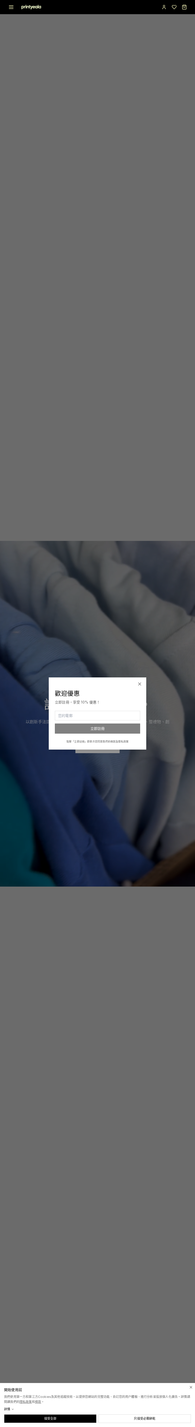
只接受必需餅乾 (144, 1418)
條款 (38, 1402)
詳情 (7, 1409)
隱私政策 (26, 1402)
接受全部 (50, 1418)
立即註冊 (97, 728)
